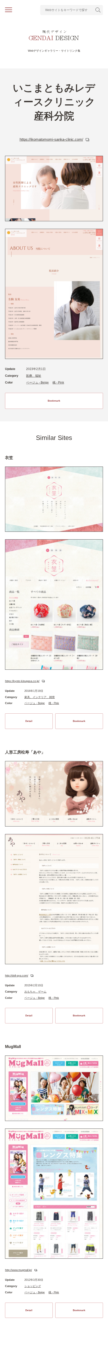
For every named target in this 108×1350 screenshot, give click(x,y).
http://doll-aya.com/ (16, 975)
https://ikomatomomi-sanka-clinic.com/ (51, 139)
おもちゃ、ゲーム (35, 991)
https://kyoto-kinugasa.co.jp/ (22, 681)
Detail (28, 721)
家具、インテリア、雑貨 (39, 697)
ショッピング (32, 1286)
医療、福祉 (33, 376)
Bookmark (54, 400)
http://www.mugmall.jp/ (18, 1269)
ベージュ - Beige (37, 382)
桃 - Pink (58, 382)
